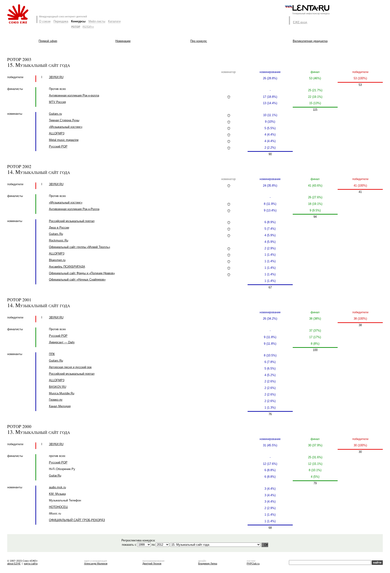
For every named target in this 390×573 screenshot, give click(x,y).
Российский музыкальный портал (72, 221)
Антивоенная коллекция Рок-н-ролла (74, 95)
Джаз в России (59, 227)
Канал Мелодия (60, 406)
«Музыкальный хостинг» (65, 127)
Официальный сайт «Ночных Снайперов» (77, 279)
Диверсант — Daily (62, 342)
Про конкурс (198, 41)
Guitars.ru (55, 113)
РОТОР (75, 26)
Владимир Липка (207, 563)
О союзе (45, 21)
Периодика (60, 21)
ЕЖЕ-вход (300, 22)
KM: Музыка (57, 494)
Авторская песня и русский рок (70, 367)
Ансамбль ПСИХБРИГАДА (67, 266)
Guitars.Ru (56, 234)
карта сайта (30, 563)
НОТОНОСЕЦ (58, 507)
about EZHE (14, 563)
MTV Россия (57, 102)
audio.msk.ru (57, 487)
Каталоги (114, 21)
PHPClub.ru (253, 563)
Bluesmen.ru (57, 260)
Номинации (122, 41)
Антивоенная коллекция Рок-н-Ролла (74, 209)
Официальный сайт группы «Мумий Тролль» (79, 247)
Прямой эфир (48, 41)
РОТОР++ (88, 26)
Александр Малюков (95, 563)
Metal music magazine (64, 140)
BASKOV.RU (57, 386)
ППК (52, 354)
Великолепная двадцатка (310, 41)
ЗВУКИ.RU (56, 77)
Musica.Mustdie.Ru (61, 393)
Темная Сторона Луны (64, 120)
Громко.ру (56, 399)
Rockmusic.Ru (58, 240)
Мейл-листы (96, 21)
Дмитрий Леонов (151, 563)
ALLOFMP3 (56, 133)
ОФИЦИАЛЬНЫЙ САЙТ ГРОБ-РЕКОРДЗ (77, 520)
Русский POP (58, 146)
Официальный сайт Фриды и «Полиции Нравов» (82, 273)
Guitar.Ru (55, 475)
